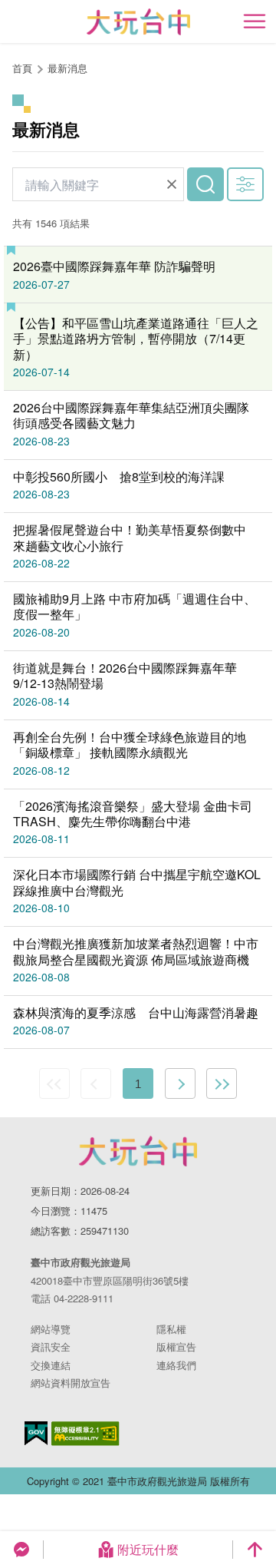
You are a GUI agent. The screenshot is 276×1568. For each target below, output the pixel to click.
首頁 (22, 68)
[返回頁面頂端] (254, 1549)
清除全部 (172, 184)
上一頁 (95, 1083)
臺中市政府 (138, 1151)
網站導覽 (51, 1329)
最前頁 (54, 1083)
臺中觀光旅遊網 (138, 21)
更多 (245, 184)
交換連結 (51, 1365)
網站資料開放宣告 (70, 1382)
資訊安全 (51, 1346)
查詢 (205, 184)
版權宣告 (176, 1346)
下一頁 (180, 1083)
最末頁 (221, 1083)
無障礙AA (85, 1433)
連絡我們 (176, 1365)
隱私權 (171, 1329)
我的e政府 (36, 1433)
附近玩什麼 (148, 1549)
